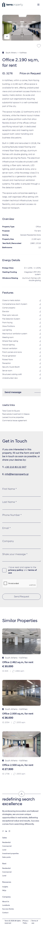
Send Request (21, 596)
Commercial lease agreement (14, 421)
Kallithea (23, 53)
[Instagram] (9, 831)
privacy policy (15, 570)
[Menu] (38, 4)
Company (8, 541)
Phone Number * (12, 515)
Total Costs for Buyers (11, 411)
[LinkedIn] (6, 831)
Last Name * (9, 502)
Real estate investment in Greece (15, 414)
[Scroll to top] (21, 794)
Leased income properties (13, 417)
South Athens (11, 53)
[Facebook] (3, 831)
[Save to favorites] (39, 46)
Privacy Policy (25, 922)
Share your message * (14, 554)
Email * (6, 528)
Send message (13, 392)
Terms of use (35, 922)
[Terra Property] (12, 4)
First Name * (9, 489)
